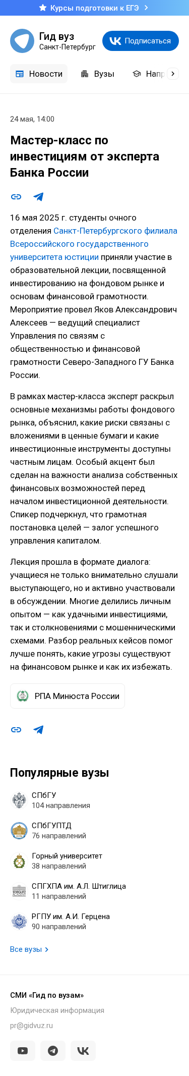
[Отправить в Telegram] (38, 197)
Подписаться (147, 40)
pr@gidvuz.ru (31, 1025)
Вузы (104, 74)
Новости (45, 74)
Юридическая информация (57, 1010)
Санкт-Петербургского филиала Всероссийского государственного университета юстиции (93, 244)
